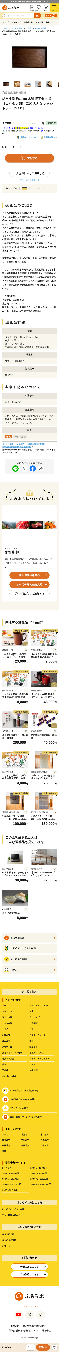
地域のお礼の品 (37, 1052)
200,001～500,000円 (11, 1184)
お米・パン (7, 1011)
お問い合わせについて (29, 180)
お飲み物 (6, 1035)
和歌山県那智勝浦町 (36, 444)
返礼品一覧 (28, 22)
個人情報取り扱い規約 (34, 1326)
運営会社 (46, 1330)
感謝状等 (34, 1070)
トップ (5, 22)
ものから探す (16, 28)
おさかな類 (7, 1023)
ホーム (5, 28)
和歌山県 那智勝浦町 (14, 92)
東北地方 (45, 1134)
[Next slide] (56, 22)
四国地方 (25, 1145)
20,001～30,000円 (10, 1173)
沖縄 (4, 1151)
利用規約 (15, 1326)
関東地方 (6, 1140)
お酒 (32, 1029)
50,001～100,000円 (11, 1179)
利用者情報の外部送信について (23, 1330)
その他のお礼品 (9, 1076)
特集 (48, 22)
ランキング (16, 22)
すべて (5, 1005)
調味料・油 (7, 1047)
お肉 (32, 1011)
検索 (37, 16)
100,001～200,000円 (39, 1179)
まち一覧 (39, 22)
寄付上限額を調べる (11, 1215)
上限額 (32, 11)
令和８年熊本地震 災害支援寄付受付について (29, 1)
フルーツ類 (7, 1017)
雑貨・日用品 (8, 1058)
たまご (5, 1029)
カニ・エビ (35, 1017)
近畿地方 (20, 444)
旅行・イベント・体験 (12, 1052)
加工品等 (6, 1041)
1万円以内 (6, 1168)
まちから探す (7, 444)
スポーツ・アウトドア (40, 1058)
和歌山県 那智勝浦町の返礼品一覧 (16, 447)
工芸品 (29, 28)
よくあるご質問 (9, 1240)
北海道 (24, 1134)
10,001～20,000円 (38, 1168)
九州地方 (45, 1145)
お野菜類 (34, 1023)
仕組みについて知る (28, 137)
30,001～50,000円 (38, 1173)
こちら (41, 131)
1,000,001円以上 (9, 1190)
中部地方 (25, 1140)
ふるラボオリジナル (39, 1005)
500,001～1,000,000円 (40, 1184)
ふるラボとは (8, 1234)
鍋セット (34, 1047)
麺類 (32, 1041)
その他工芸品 (40, 28)
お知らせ (6, 1246)
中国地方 (6, 1145)
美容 (4, 1064)
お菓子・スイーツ (38, 1035)
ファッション (36, 1064)
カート (46, 11)
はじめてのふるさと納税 (13, 1209)
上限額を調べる (50, 137)
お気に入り (38, 11)
